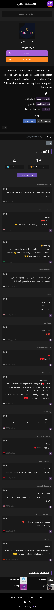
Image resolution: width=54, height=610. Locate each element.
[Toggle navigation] (3, 3)
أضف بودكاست (28, 597)
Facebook (30, 121)
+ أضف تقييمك (27, 175)
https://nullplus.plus (33, 109)
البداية (49, 136)
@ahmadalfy (45, 121)
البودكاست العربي (26, 3)
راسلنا (36, 597)
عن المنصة (43, 597)
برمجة (49, 143)
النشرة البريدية (11, 597)
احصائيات (20, 597)
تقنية (42, 136)
